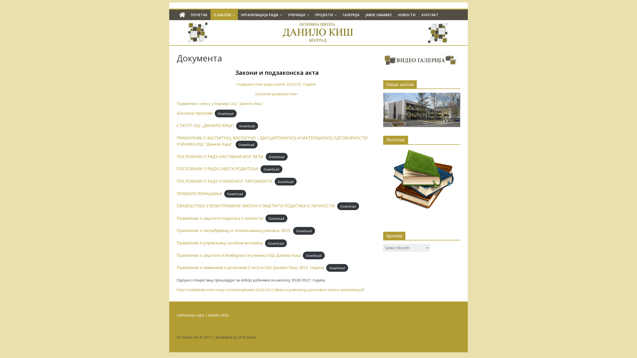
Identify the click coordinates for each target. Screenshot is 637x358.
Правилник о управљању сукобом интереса (220, 243)
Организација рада (259, 14)
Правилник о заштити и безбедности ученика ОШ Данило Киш (238, 255)
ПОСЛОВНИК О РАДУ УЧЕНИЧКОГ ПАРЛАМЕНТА (224, 181)
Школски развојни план (276, 93)
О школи (222, 14)
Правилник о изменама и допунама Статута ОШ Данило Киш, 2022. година (250, 267)
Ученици (296, 14)
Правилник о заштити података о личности (220, 218)
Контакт (430, 14)
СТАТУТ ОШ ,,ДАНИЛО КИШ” (205, 125)
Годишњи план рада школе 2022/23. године (276, 84)
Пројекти (324, 14)
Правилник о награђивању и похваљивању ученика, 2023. (234, 230)
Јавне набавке (378, 14)
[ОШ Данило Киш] (182, 15)
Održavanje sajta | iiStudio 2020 (203, 315)
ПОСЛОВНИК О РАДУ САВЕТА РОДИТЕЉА (217, 169)
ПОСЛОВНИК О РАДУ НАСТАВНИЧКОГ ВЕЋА (220, 156)
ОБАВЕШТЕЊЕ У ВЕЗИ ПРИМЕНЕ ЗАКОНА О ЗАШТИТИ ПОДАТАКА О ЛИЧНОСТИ (256, 206)
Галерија (351, 14)
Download (225, 113)
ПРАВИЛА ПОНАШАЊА (199, 193)
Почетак (199, 14)
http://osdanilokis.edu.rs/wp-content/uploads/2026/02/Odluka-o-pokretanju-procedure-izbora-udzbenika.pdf (270, 289)
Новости (407, 14)
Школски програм (194, 113)
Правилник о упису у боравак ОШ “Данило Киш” (220, 103)
